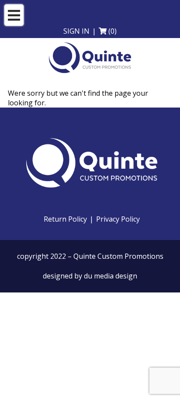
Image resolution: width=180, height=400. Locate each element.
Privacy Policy (118, 219)
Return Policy (65, 219)
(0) (112, 31)
